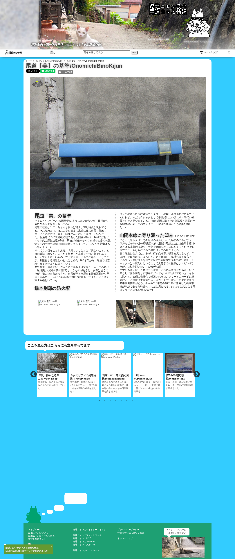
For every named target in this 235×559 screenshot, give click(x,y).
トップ (29, 61)
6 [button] (126, 400)
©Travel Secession (206, 42)
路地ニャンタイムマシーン (86, 550)
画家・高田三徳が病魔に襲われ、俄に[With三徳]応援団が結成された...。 (179, 382)
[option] (57, 303)
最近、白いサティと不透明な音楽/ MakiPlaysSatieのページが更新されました (27, 549)
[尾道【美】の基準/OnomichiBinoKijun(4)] (135, 313)
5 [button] (121, 400)
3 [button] (110, 400)
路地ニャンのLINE (82, 538)
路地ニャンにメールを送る (41, 536)
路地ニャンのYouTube (84, 541)
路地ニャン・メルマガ (84, 544)
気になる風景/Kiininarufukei (49, 61)
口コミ (102, 529)
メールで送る (67, 72)
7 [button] (132, 400)
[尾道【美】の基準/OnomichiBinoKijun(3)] (96, 302)
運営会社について (37, 539)
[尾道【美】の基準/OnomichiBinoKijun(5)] (174, 313)
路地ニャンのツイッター (85, 529)
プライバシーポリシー (129, 529)
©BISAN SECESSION (191, 42)
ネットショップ (125, 538)
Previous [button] (33, 374)
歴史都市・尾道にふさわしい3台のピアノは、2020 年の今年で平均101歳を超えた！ (83, 383)
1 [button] (99, 400)
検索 (134, 52)
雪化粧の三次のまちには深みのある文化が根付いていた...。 (51, 382)
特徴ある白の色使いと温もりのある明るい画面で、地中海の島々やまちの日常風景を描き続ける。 (115, 383)
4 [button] (115, 400)
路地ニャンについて (38, 532)
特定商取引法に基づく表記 (131, 532)
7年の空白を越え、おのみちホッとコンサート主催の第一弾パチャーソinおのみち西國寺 (148, 383)
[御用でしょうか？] (118, 507)
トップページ (34, 529)
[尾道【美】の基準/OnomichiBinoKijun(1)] (119, 143)
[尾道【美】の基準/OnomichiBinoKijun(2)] (57, 302)
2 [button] (104, 400)
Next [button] (196, 374)
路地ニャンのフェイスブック (87, 535)
